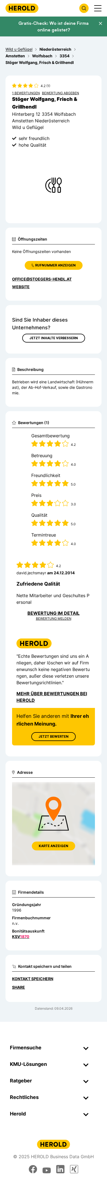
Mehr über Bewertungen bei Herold (51, 697)
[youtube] (47, 1169)
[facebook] (33, 1169)
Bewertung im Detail (53, 613)
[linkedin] (60, 1169)
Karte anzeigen (53, 846)
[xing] (74, 1169)
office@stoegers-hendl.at (42, 279)
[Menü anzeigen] (98, 8)
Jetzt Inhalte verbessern (53, 338)
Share (18, 987)
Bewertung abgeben (60, 93)
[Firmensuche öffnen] (84, 8)
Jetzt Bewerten (53, 736)
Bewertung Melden (53, 618)
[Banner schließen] (100, 23)
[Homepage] (21, 8)
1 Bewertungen (26, 93)
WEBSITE (21, 286)
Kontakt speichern (32, 978)
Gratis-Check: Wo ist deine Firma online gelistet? (53, 26)
